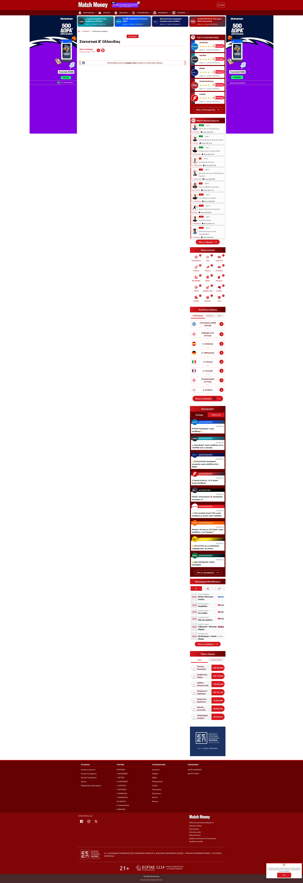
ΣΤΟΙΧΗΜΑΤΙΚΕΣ (158, 764)
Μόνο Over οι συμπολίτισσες (209, 129)
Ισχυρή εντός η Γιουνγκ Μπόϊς (209, 151)
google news (130, 63)
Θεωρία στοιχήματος (88, 773)
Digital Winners (157, 880)
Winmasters (156, 793)
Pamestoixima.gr (206, 81)
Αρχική (83, 781)
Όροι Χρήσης (194, 829)
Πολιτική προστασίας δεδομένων (201, 822)
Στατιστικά (133, 36)
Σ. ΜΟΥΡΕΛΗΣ (196, 154)
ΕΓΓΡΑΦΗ (221, 5)
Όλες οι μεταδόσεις (206, 644)
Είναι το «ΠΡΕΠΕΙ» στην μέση (209, 187)
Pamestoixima (157, 781)
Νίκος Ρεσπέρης (86, 49)
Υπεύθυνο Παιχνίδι (196, 841)
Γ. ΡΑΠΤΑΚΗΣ (196, 237)
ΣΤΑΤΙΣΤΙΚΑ (86, 31)
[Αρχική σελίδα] (79, 31)
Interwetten (156, 789)
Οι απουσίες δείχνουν (206, 162)
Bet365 (155, 797)
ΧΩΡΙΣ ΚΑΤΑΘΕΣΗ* (195, 769)
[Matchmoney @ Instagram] (88, 821)
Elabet (202, 68)
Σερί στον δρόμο (205, 220)
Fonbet (202, 94)
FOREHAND (121, 809)
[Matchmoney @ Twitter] (96, 821)
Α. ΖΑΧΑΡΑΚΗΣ (196, 223)
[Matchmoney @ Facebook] (81, 821)
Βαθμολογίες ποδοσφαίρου (91, 785)
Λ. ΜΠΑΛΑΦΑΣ (196, 201)
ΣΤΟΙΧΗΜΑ (85, 764)
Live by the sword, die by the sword (211, 140)
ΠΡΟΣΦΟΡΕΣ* (193, 764)
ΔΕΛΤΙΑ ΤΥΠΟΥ (193, 773)
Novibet (202, 55)
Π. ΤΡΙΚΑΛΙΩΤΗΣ (197, 165)
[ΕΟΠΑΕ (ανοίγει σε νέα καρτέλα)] (159, 868)
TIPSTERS (120, 764)
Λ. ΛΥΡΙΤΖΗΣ (195, 132)
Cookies (287, 871)
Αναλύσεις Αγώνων (88, 769)
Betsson (155, 801)
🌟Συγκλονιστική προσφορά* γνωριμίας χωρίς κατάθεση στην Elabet (205, 464)
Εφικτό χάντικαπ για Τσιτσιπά (209, 209)
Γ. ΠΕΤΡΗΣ (195, 143)
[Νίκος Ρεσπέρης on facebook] (103, 50)
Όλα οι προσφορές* (206, 572)
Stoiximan (203, 42)
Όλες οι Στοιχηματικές (206, 109)
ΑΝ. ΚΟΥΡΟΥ (196, 190)
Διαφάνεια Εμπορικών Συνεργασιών (202, 838)
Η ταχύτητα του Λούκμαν (207, 198)
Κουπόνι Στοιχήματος (88, 777)
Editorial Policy (195, 835)
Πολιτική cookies (195, 826)
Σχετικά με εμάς (195, 832)
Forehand (194, 212)
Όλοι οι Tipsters (206, 242)
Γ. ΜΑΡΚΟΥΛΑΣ (196, 179)
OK (284, 875)
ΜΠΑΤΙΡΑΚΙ (121, 769)
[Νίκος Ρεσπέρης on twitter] (98, 50)
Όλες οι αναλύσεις (205, 398)
